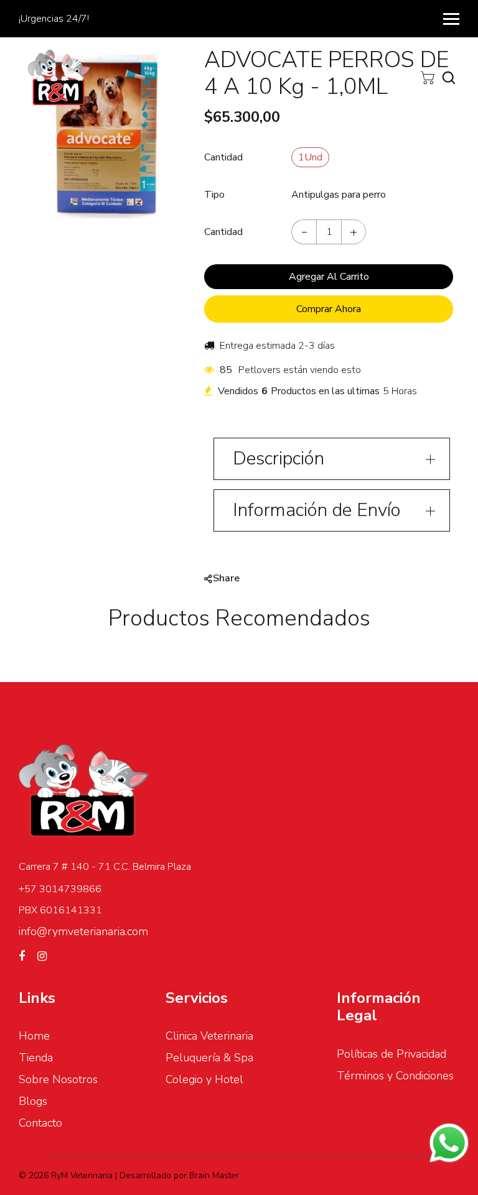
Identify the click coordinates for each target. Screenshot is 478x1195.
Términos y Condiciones (395, 1075)
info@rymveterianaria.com (83, 931)
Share (226, 578)
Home (34, 1035)
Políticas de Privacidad (391, 1053)
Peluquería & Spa (209, 1057)
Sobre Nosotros (58, 1079)
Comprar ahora (328, 309)
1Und (310, 157)
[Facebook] (22, 956)
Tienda (36, 1057)
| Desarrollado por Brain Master (177, 1175)
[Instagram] (42, 956)
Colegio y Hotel (204, 1079)
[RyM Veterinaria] (59, 76)
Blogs (33, 1101)
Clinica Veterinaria (209, 1035)
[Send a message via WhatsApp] (449, 1143)
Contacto (40, 1122)
